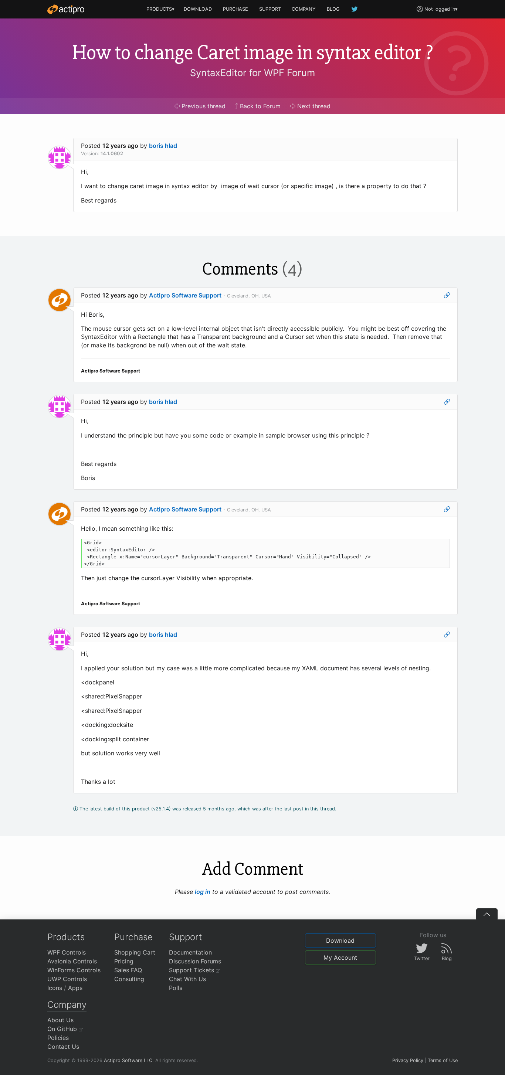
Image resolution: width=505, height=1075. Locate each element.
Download (340, 940)
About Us (60, 1020)
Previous (203, 106)
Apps (75, 987)
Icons (54, 987)
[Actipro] (65, 9)
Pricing (123, 961)
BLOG (333, 9)
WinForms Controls (74, 970)
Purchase (133, 937)
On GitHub (63, 1029)
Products (66, 937)
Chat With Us (187, 979)
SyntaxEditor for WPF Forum (252, 72)
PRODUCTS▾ (160, 9)
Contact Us (63, 1046)
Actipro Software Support (185, 295)
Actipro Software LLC (128, 1060)
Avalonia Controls (72, 961)
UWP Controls (67, 979)
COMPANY (304, 9)
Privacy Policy (407, 1060)
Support (185, 937)
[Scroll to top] (487, 913)
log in (202, 891)
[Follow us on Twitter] (355, 9)
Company (67, 1004)
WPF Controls (66, 952)
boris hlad (163, 145)
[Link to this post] (447, 295)
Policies (58, 1037)
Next (313, 106)
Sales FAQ (128, 970)
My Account (340, 957)
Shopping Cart (134, 952)
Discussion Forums (195, 961)
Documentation (190, 952)
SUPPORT (270, 9)
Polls (175, 987)
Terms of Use (443, 1060)
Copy (440, 545)
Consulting (129, 979)
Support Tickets (192, 970)
